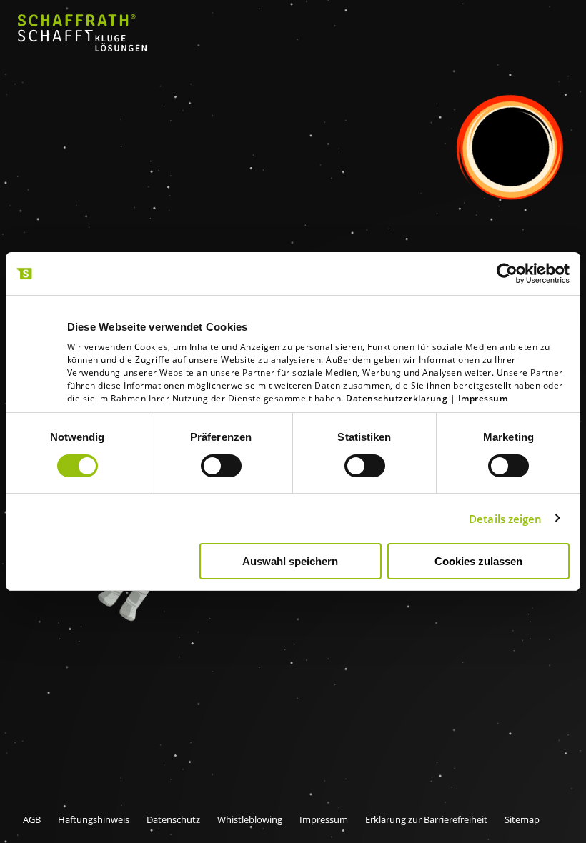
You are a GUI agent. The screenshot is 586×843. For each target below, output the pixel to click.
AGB (32, 819)
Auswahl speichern (290, 561)
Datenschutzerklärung (396, 398)
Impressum (483, 398)
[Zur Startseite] (82, 47)
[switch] (221, 465)
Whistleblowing (249, 819)
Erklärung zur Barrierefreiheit (426, 819)
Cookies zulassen (478, 561)
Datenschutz (173, 819)
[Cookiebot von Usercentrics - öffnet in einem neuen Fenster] (507, 273)
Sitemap (522, 819)
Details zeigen (505, 519)
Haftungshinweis (93, 819)
